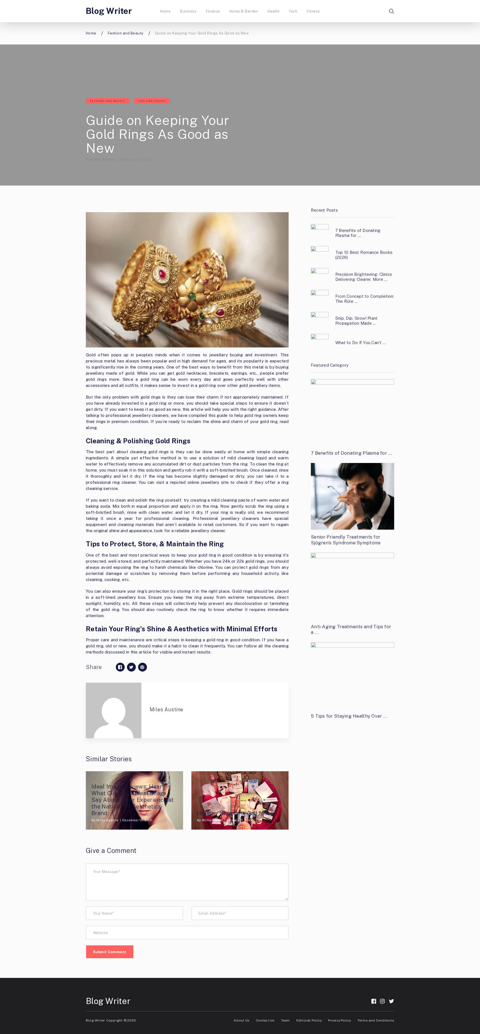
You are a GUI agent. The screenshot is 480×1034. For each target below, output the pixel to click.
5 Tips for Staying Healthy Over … (349, 716)
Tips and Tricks (152, 100)
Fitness (313, 11)
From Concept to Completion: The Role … (364, 299)
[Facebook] (373, 1001)
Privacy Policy (339, 1020)
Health (273, 11)
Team (285, 1020)
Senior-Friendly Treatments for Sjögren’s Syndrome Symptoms (346, 539)
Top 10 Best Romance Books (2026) (363, 255)
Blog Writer (109, 11)
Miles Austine (103, 159)
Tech (293, 11)
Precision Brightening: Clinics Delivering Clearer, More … (363, 277)
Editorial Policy (309, 1020)
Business (188, 11)
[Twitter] (391, 1001)
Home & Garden (243, 11)
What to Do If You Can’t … (360, 342)
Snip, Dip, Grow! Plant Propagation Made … (356, 321)
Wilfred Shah (212, 820)
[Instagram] (382, 1001)
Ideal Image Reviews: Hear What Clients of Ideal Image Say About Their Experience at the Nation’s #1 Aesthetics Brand (132, 800)
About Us (241, 1020)
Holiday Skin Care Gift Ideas (235, 813)
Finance (213, 11)
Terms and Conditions (376, 1020)
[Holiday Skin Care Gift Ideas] (240, 800)
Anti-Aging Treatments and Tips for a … (351, 629)
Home (165, 11)
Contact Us (265, 1020)
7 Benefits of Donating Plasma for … (358, 233)
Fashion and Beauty (108, 100)
